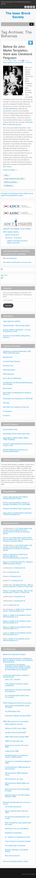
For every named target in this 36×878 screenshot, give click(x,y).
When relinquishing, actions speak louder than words (18, 823)
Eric (21, 60)
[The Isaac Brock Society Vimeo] (31, 7)
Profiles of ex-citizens (10, 182)
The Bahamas (8, 185)
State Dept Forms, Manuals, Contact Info (16, 407)
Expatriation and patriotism (13, 833)
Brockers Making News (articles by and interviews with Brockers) (15, 450)
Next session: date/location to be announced (17, 262)
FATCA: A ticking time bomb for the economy (17, 703)
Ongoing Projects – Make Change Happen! (16, 325)
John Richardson (11, 258)
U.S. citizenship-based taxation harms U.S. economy (17, 696)
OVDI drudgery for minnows (13, 724)
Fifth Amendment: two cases (14, 779)
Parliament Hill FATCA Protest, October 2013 (17, 509)
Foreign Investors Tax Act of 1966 (13, 178)
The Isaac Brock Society (18, 15)
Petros (5, 562)
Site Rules (6, 403)
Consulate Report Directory (11, 361)
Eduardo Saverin (15, 124)
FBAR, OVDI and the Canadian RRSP (17, 737)
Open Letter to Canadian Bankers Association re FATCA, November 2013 (17, 513)
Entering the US (8, 366)
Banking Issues (8, 357)
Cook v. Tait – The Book (12, 679)
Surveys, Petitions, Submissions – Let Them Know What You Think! (17, 330)
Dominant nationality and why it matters (15, 861)
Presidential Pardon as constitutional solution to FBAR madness (16, 756)
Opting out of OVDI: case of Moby (15, 728)
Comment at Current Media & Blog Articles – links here (17, 336)
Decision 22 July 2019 (12, 235)
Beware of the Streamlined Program (14, 654)
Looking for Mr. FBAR (12, 751)
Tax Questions (7, 411)
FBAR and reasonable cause (14, 741)
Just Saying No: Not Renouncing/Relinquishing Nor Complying (17, 383)
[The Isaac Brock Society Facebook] (28, 7)
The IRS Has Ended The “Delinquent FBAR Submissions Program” (18, 563)
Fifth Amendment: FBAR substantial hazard (16, 774)
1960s (6, 175)
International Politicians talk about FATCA (18, 716)
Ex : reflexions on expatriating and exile (17, 837)
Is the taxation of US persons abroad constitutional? (16, 684)
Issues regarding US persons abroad (13, 62)
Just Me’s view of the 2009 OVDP (15, 732)
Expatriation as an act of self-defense (16, 828)
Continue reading (10, 170)
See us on (4, 275)
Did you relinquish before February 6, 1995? (17, 812)
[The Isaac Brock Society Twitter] (34, 7)
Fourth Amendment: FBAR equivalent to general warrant (17, 768)
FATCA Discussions (9, 370)
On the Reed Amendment (13, 807)
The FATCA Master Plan (12, 711)
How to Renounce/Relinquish (12, 378)
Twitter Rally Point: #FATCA (11, 321)
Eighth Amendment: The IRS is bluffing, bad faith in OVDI (17, 796)
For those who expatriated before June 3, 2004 (17, 817)
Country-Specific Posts (10, 429)
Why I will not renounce (12, 856)
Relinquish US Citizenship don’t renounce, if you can (17, 803)
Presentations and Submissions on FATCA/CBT (18, 398)
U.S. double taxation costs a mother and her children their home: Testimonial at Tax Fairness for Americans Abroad (17, 530)
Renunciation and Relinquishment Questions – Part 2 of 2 (17, 393)
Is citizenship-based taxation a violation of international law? (16, 676)
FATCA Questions (8, 374)
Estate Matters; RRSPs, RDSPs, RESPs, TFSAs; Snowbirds (15, 439)
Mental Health (7, 388)
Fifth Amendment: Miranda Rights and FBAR (17, 784)
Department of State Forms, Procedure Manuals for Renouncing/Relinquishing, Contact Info (15, 556)
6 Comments (28, 62)
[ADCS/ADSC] (18, 209)
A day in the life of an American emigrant (18, 841)
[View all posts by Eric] (23, 60)
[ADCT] (18, 222)
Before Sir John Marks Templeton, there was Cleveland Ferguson (17, 52)
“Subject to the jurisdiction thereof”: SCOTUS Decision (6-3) (17, 610)
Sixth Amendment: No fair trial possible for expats (17, 790)
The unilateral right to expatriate (15, 845)
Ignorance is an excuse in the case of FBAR (17, 746)
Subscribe (8, 306)
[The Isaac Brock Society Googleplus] (25, 7)
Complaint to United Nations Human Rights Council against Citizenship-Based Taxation (17, 194)
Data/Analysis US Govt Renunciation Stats (16, 434)
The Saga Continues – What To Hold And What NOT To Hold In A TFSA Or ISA (18, 585)
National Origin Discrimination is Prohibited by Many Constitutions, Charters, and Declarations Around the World (18, 660)
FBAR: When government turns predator (16, 721)
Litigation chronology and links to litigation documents (17, 242)
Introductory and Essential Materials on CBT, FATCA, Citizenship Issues (17, 352)
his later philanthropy (10, 108)
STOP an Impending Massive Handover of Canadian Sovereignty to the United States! (16, 503)
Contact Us (6, 415)
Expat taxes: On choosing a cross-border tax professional (18, 690)
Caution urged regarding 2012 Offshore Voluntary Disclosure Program (15, 497)
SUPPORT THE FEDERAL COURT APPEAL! (17, 229)
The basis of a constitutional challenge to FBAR (18, 762)
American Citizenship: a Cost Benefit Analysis (16, 850)
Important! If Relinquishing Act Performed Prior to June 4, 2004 (17, 444)
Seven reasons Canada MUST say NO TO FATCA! (17, 706)
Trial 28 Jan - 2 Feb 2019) (13, 238)
